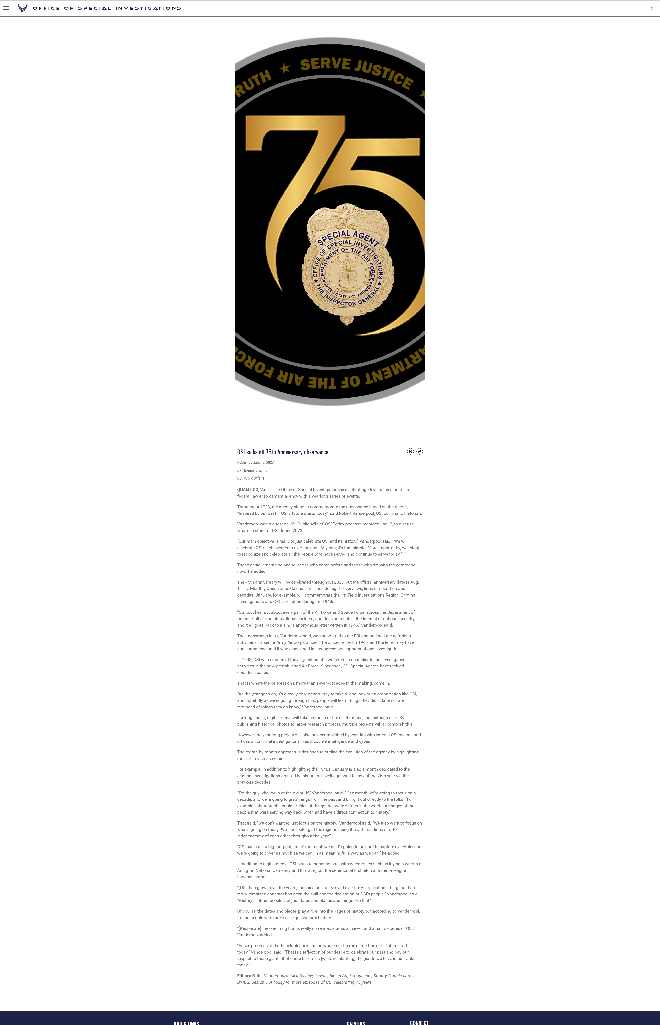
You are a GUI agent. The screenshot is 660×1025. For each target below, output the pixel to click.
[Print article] (410, 451)
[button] (5, 8)
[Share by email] (419, 451)
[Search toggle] (652, 8)
